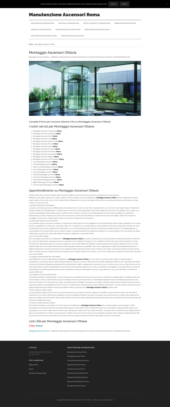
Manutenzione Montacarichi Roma (78, 381)
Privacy (31, 369)
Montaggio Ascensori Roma (76, 356)
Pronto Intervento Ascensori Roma (78, 360)
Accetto (113, 4)
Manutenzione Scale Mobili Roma (77, 373)
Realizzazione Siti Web (77, 400)
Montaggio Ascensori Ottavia (39, 331)
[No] (168, 4)
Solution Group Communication (103, 400)
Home (31, 44)
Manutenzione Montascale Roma (77, 377)
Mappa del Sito (33, 365)
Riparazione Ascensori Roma (76, 365)
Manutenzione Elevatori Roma (76, 386)
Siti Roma (88, 400)
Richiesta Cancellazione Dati (37, 373)
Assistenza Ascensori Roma (76, 369)
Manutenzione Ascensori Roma (64, 14)
